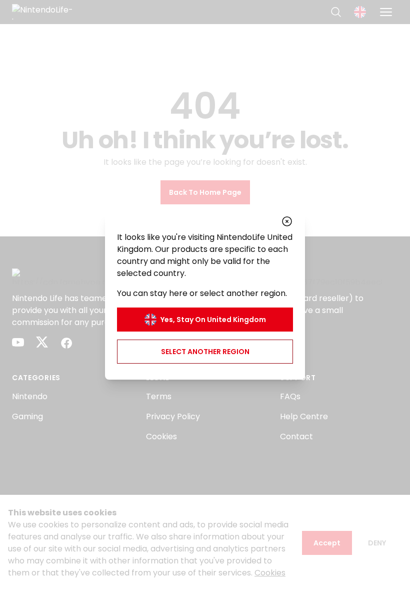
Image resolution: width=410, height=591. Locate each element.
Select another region (205, 352)
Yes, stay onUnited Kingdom (213, 320)
